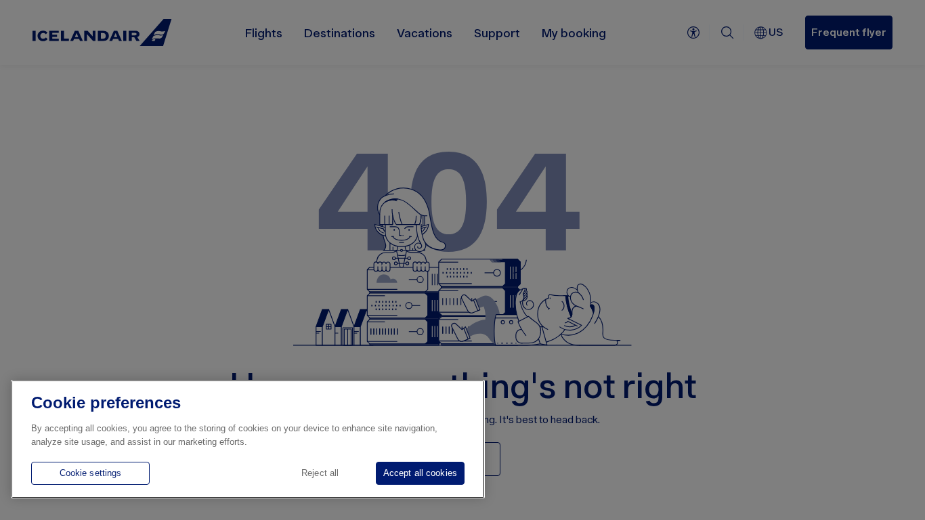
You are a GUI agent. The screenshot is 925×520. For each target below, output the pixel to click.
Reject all (320, 473)
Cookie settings (91, 473)
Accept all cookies (420, 473)
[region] (248, 439)
